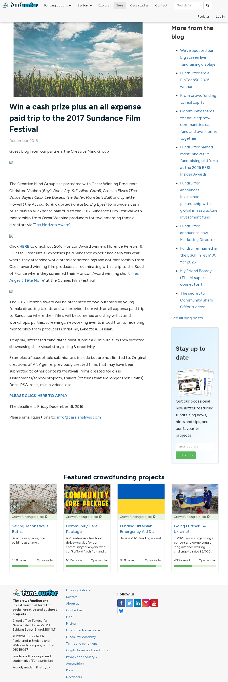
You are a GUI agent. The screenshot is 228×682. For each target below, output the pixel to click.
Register (203, 16)
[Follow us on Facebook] (121, 603)
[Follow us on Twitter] (129, 603)
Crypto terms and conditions (87, 650)
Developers (74, 677)
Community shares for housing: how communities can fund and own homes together (199, 125)
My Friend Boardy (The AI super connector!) (196, 277)
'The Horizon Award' (51, 224)
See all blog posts (187, 318)
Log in (220, 16)
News (120, 5)
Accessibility (75, 664)
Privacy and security (80, 657)
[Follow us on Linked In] (137, 603)
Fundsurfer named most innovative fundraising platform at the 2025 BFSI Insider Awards (199, 161)
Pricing (71, 623)
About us (72, 603)
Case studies (139, 5)
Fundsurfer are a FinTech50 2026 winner (195, 80)
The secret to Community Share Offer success (196, 300)
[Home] (20, 5)
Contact (161, 5)
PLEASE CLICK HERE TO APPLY (38, 395)
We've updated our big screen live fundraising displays (198, 57)
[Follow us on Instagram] (146, 603)
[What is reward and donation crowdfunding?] (46, 517)
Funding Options (78, 590)
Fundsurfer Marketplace (83, 630)
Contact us (74, 610)
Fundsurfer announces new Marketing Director (197, 233)
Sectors (83, 5)
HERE (24, 246)
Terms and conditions (82, 644)
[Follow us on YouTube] (154, 603)
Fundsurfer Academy (81, 637)
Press (69, 670)
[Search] (207, 5)
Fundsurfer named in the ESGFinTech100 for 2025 (198, 255)
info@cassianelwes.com (79, 417)
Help (69, 617)
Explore (103, 5)
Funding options (56, 5)
